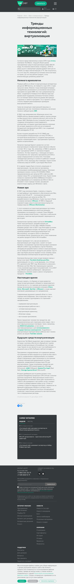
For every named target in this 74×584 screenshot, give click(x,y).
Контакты (20, 550)
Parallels (28, 274)
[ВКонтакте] (18, 406)
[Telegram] (21, 406)
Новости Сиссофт (43, 508)
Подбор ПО (21, 513)
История (40, 535)
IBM (35, 111)
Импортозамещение (24, 516)
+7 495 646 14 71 (23, 475)
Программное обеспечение (22, 509)
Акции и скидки (42, 522)
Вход (45, 8)
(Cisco (50, 287)
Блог (38, 514)
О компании (41, 530)
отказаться (32, 581)
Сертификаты (41, 533)
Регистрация (47, 9)
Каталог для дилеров (25, 518)
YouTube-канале (36, 333)
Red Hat (32, 289)
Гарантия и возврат (24, 561)
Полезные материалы (44, 519)
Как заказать (22, 558)
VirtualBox (49, 221)
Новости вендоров (43, 511)
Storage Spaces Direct (29, 370)
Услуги (19, 524)
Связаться (41, 3)
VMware (35, 201)
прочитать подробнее (47, 581)
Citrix (19, 289)
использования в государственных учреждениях (33, 329)
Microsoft (25, 289)
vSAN (28, 368)
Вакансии (40, 541)
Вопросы (20, 555)
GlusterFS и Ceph (44, 368)
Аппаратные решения (25, 521)
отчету (53, 61)
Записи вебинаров (43, 516)
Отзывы (39, 538)
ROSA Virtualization (27, 326)
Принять (21, 581)
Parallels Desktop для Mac (39, 260)
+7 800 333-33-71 (24, 473)
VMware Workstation (37, 205)
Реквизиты (40, 544)
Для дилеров (22, 553)
